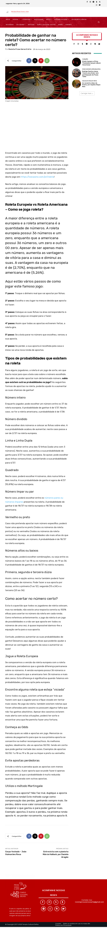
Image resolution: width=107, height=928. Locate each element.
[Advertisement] (36, 127)
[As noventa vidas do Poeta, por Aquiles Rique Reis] (76, 83)
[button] (98, 22)
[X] (99, 2)
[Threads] (99, 5)
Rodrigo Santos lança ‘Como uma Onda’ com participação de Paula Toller (90, 74)
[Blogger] (95, 44)
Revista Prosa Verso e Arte (19, 49)
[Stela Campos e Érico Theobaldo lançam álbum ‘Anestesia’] (76, 62)
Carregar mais (86, 93)
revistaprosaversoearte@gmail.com (89, 902)
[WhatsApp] (96, 5)
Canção (85, 59)
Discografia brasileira (91, 69)
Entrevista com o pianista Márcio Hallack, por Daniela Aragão (55, 854)
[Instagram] (90, 2)
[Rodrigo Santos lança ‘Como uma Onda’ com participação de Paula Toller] (76, 72)
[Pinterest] (41, 60)
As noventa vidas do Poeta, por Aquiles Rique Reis (91, 84)
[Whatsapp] (91, 44)
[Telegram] (93, 2)
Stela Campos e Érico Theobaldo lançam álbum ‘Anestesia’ (91, 63)
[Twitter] (56, 902)
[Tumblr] (96, 2)
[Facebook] (87, 2)
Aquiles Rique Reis (89, 81)
